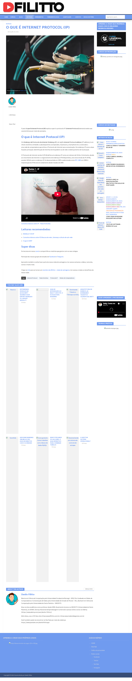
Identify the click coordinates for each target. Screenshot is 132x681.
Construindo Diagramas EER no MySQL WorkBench (115, 175)
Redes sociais (95, 654)
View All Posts (88, 589)
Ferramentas (39, 17)
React (108, 224)
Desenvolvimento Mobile (113, 214)
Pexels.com (23, 90)
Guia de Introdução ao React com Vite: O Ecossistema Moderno (56, 293)
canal (37, 251)
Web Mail (94, 647)
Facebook (52, 257)
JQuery (115, 218)
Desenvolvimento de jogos (114, 162)
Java (124, 216)
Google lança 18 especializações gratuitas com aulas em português (115, 192)
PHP (117, 222)
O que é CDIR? (27, 241)
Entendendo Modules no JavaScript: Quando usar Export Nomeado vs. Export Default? (26, 294)
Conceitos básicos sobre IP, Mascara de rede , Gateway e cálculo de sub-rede (47, 237)
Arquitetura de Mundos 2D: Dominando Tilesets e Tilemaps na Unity (87, 293)
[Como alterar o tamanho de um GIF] (101, 155)
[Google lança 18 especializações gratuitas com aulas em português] (101, 195)
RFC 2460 (78, 160)
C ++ (112, 207)
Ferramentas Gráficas (112, 153)
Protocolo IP (54, 278)
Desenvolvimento (111, 209)
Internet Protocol (32, 278)
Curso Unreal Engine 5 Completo (114, 167)
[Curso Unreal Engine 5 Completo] (101, 165)
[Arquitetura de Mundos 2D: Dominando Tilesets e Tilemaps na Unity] (73, 361)
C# (114, 207)
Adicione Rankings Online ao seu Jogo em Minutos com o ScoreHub (26, 440)
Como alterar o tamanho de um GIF (115, 156)
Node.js (108, 222)
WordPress (113, 224)
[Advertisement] (57, 110)
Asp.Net (108, 207)
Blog (21, 17)
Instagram (97, 668)
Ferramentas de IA (53, 17)
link (29, 270)
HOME (93, 643)
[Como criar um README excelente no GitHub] (101, 209)
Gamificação (67, 17)
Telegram (60, 257)
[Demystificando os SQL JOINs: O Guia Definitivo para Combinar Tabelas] (42, 509)
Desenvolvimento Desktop (114, 212)
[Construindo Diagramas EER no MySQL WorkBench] (101, 178)
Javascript (109, 218)
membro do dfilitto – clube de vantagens (55, 270)
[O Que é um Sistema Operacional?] (73, 509)
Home (6, 17)
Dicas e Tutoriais (111, 151)
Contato (78, 17)
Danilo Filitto (12, 107)
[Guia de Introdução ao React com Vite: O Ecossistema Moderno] (42, 361)
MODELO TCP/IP (28, 234)
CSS (116, 207)
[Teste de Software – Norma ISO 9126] (101, 236)
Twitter (96, 660)
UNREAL (113, 164)
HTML (120, 216)
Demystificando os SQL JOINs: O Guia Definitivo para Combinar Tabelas (56, 441)
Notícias (29, 17)
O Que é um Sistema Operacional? (85, 439)
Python (121, 222)
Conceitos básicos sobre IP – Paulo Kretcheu (35, 224)
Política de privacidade (98, 650)
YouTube (96, 664)
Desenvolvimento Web (112, 216)
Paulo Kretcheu (44, 278)
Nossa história (89, 17)
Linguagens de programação (114, 220)
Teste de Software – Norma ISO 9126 (113, 235)
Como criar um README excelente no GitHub (114, 227)
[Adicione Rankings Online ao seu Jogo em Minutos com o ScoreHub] (12, 509)
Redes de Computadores (67, 278)
